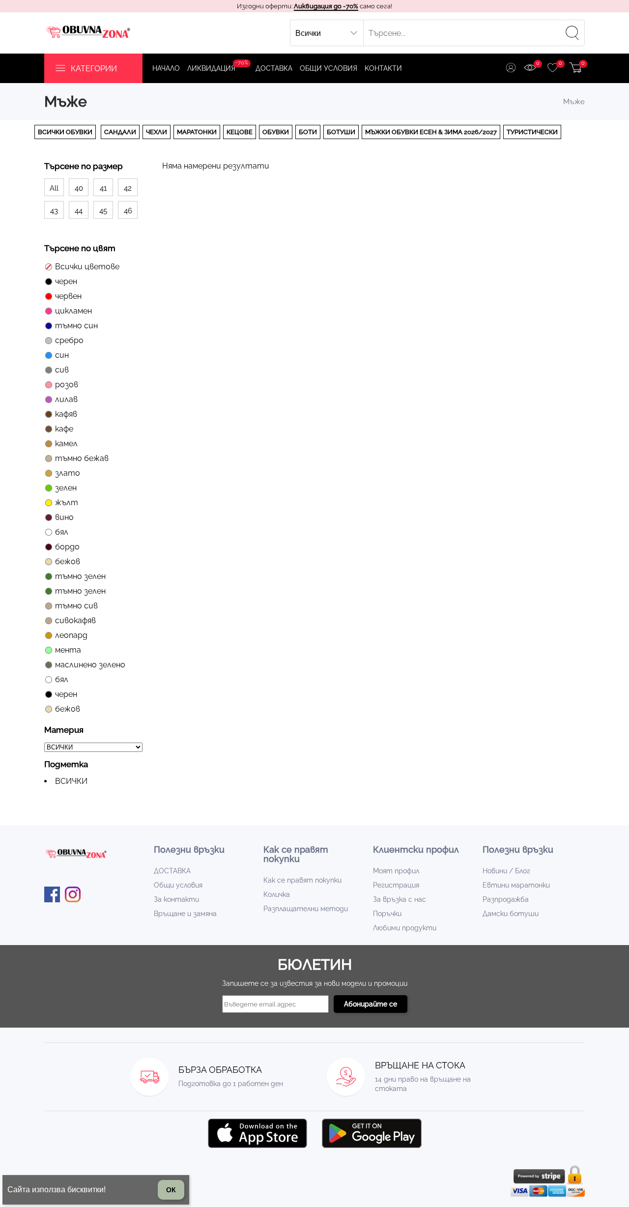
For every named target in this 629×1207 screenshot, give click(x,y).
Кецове (240, 132)
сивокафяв (75, 620)
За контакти (176, 899)
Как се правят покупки (302, 880)
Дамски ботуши (511, 914)
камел (66, 443)
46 (128, 210)
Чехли (156, 132)
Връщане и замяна (185, 914)
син (62, 355)
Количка (276, 894)
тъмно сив (76, 605)
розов (66, 384)
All (54, 188)
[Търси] (572, 33)
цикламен (73, 311)
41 (103, 188)
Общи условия (328, 68)
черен (66, 281)
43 (54, 210)
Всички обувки (65, 132)
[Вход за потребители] (511, 68)
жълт (66, 502)
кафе (64, 428)
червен (68, 296)
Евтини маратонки (516, 885)
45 (103, 210)
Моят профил (396, 871)
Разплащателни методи (305, 909)
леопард (71, 635)
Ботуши (341, 132)
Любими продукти (404, 928)
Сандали (120, 132)
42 (128, 188)
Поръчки (387, 914)
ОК (171, 1190)
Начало (166, 68)
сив (62, 369)
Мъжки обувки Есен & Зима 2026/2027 (431, 132)
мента (68, 650)
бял (61, 532)
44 (79, 210)
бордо (67, 546)
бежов (67, 561)
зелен (66, 487)
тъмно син (76, 325)
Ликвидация (217, 65)
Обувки (275, 132)
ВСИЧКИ (71, 781)
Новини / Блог (506, 871)
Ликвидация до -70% (326, 6)
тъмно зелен (80, 576)
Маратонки (197, 132)
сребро (69, 340)
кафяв (66, 414)
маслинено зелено (90, 664)
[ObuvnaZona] (89, 33)
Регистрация (396, 885)
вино (64, 517)
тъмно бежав (82, 458)
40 (79, 188)
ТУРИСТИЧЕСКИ (532, 132)
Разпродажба (506, 899)
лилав (66, 399)
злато (67, 473)
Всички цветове (87, 266)
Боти (308, 132)
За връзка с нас (399, 899)
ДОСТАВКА (274, 68)
